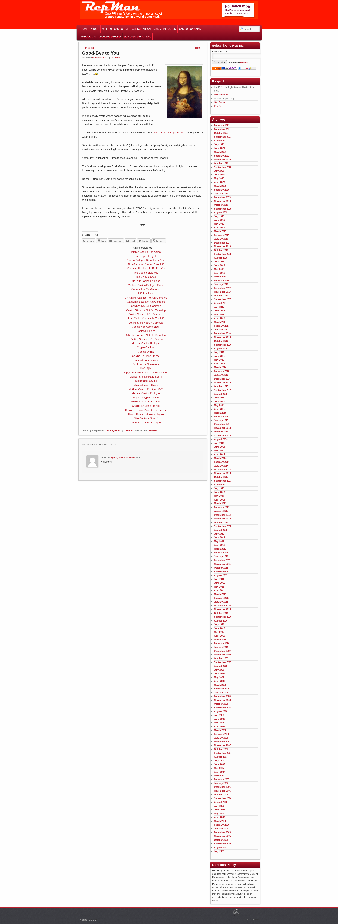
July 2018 (219, 261)
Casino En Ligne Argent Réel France (146, 409)
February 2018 (221, 280)
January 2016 (221, 375)
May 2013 (219, 496)
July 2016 (219, 352)
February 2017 (221, 325)
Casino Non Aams (190, 29)
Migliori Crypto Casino (146, 397)
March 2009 (220, 685)
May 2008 (219, 722)
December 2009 (222, 651)
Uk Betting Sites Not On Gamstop (145, 339)
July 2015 (219, 397)
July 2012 (219, 533)
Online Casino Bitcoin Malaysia (146, 414)
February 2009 (221, 688)
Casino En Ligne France (146, 355)
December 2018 (222, 242)
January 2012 (221, 556)
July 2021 (219, 144)
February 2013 (221, 507)
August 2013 (220, 484)
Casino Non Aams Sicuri (146, 326)
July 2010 (219, 624)
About (95, 29)
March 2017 (220, 322)
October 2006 (221, 794)
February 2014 (221, 462)
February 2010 (221, 643)
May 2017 (219, 314)
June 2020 (219, 174)
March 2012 (220, 549)
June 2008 (219, 719)
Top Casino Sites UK (146, 272)
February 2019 (221, 235)
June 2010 (219, 628)
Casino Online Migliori (145, 359)
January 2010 (221, 647)
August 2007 (220, 757)
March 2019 (220, 231)
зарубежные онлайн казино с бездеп (146, 372)
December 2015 (222, 378)
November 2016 (222, 337)
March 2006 (220, 821)
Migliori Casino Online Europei (101, 36)
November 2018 (222, 246)
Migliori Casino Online (145, 384)
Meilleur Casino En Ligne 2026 (146, 389)
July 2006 (219, 806)
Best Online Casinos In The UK (146, 318)
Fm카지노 (146, 368)
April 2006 (219, 817)
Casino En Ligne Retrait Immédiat (146, 260)
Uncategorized (113, 430)
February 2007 (221, 779)
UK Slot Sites (146, 293)
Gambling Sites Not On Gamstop (146, 301)
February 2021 (221, 155)
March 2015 (220, 412)
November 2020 (222, 159)
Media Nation (221, 94)
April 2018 (219, 273)
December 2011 (222, 560)
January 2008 (221, 737)
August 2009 (220, 666)
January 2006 (221, 828)
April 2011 (219, 590)
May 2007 (219, 768)
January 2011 (221, 601)
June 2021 (219, 148)
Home (84, 29)
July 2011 (219, 579)
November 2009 (222, 654)
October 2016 (221, 341)
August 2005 (220, 847)
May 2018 (219, 269)
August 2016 (220, 348)
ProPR (217, 106)
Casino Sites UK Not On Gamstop (146, 310)
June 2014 (219, 446)
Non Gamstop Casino (137, 36)
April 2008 (219, 726)
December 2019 (222, 197)
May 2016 (219, 359)
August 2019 (220, 212)
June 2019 (219, 220)
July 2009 (219, 670)
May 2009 (219, 677)
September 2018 (222, 254)
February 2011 (221, 598)
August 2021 (220, 140)
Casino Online (146, 351)
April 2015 (219, 409)
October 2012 (221, 522)
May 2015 (219, 405)
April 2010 (219, 636)
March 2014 (220, 458)
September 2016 (222, 345)
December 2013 (222, 469)
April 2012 (219, 545)
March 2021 (220, 152)
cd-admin (115, 57)
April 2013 (219, 499)
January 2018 (221, 284)
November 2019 (222, 201)
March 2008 (220, 730)
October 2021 (221, 133)
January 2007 (221, 783)
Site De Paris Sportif (146, 418)
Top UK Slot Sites (146, 276)
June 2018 (219, 265)
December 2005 (222, 832)
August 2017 (220, 303)
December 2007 (222, 741)
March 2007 (220, 775)
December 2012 (222, 515)
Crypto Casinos (146, 347)
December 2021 (222, 129)
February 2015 (221, 416)
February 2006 (221, 824)
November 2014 (222, 428)
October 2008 (221, 704)
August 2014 (220, 439)
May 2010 (219, 632)
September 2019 (222, 208)
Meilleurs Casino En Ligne (146, 401)
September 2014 (222, 435)
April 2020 (219, 182)
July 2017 (219, 307)
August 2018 (220, 258)
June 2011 (219, 583)
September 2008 (222, 707)
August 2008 (220, 711)
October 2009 (221, 658)
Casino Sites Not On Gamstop (145, 314)
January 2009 (221, 692)
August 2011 (220, 575)
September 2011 (222, 571)
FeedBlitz (245, 62)
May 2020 (219, 178)
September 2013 (222, 480)
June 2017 (219, 310)
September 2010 (222, 617)
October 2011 (221, 567)
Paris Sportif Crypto (146, 256)
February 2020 (221, 189)
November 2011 (222, 564)
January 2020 (221, 193)
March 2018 (220, 276)
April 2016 (219, 363)
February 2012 (221, 552)
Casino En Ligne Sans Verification (154, 29)
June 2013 (219, 492)
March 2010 (220, 639)
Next (199, 48)
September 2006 (222, 798)
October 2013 (221, 477)
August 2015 (220, 394)
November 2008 (222, 700)
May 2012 (219, 541)
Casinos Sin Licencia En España (146, 268)
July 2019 (219, 216)
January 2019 (221, 239)
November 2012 (222, 518)
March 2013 (220, 503)
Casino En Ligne (145, 330)
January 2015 (221, 420)
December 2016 (222, 333)
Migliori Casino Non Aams (146, 251)
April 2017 (219, 318)
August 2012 (220, 530)
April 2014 (219, 454)
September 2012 (222, 526)
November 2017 (222, 292)
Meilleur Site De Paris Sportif (145, 376)
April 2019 (219, 227)
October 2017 (221, 295)
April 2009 (219, 681)
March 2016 (220, 367)
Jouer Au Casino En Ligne (146, 422)
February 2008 (221, 734)
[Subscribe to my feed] (216, 69)
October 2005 (221, 840)
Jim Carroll (220, 102)
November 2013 (222, 473)
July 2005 (219, 851)
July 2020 (219, 171)
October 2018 (221, 250)
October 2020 (221, 163)
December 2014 (222, 424)
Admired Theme (252, 920)
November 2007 (222, 745)
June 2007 (219, 764)
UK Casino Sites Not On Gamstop (146, 334)
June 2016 (219, 356)
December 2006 (222, 787)
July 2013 (219, 488)
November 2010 (222, 609)
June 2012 (219, 537)
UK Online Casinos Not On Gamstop (146, 297)
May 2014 (219, 450)
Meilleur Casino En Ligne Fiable (146, 285)
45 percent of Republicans (169, 132)
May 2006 (219, 813)
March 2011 (220, 594)
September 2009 (222, 662)
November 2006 (222, 790)
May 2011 (219, 586)
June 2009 (219, 673)
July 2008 (219, 715)
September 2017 (222, 299)
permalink (153, 430)
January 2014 (221, 465)
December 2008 (222, 696)
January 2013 (221, 511)
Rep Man (92, 920)
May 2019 (219, 224)
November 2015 (222, 382)
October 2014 (221, 431)
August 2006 (220, 802)
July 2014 (219, 443)
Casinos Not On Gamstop (146, 289)
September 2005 (222, 843)
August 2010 (220, 620)
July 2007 (219, 760)
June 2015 (219, 401)
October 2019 (221, 205)
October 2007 (221, 749)
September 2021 (222, 137)
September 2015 (222, 390)
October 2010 (221, 613)
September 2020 (222, 167)
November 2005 (222, 836)
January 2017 (221, 329)
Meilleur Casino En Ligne (146, 280)
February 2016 (221, 371)
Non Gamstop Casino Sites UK (146, 264)
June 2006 (219, 809)
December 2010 (222, 605)
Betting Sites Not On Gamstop (146, 322)
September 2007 (222, 753)
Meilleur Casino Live (115, 29)
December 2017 (222, 288)
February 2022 (221, 125)
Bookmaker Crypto (146, 380)
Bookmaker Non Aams (146, 364)
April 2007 (219, 772)
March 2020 (220, 186)
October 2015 (221, 386)
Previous (88, 48)
